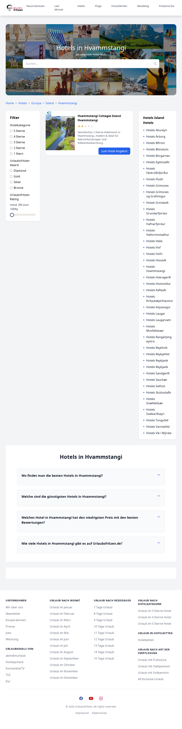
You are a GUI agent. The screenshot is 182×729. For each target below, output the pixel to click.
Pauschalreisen (35, 6)
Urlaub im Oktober (62, 665)
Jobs (8, 633)
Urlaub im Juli (59, 646)
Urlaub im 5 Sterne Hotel (154, 624)
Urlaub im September (64, 658)
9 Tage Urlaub (103, 620)
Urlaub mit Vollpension (153, 673)
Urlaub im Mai (59, 633)
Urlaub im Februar (62, 614)
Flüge (98, 6)
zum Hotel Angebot (114, 151)
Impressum (82, 713)
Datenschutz (99, 713)
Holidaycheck (15, 662)
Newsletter (13, 614)
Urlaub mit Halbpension (154, 666)
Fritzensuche (166, 6)
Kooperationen (16, 620)
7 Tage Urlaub (103, 607)
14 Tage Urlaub (104, 652)
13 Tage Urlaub (104, 646)
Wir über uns (14, 607)
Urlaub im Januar (61, 607)
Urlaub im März (60, 620)
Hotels (81, 6)
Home (10, 103)
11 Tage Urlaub (104, 633)
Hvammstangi (67, 103)
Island (50, 103)
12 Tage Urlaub (104, 639)
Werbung (12, 639)
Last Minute (59, 7)
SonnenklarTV (15, 668)
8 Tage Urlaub (103, 614)
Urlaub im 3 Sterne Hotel (154, 611)
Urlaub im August (61, 652)
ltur (8, 681)
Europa (36, 103)
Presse (10, 626)
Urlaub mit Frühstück (152, 660)
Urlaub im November (64, 671)
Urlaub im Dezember (64, 678)
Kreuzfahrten (119, 6)
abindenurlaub (16, 656)
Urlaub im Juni (59, 639)
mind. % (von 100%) (19, 207)
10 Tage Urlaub (104, 626)
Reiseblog (143, 6)
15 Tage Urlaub (104, 658)
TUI (8, 675)
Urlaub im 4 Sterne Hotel (154, 617)
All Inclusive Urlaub (151, 679)
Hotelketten (146, 640)
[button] (91, 477)
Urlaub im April (60, 626)
